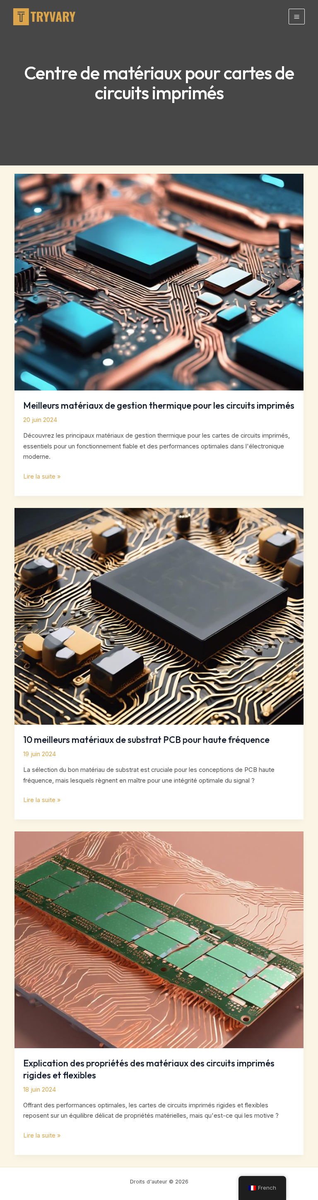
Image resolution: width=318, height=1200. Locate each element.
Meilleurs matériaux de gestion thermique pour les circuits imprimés (158, 405)
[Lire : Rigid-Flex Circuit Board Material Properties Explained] (159, 939)
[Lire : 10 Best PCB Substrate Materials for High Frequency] (159, 616)
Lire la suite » (41, 477)
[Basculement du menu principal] (297, 17)
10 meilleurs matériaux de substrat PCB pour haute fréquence (146, 739)
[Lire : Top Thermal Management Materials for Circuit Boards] (159, 281)
